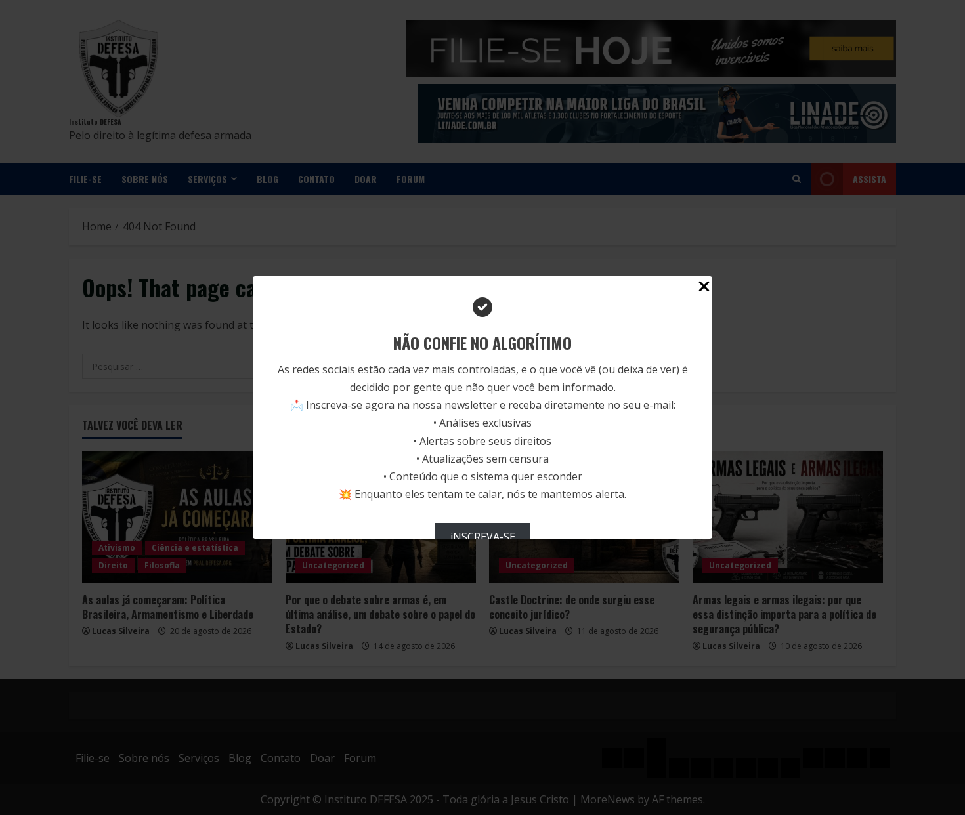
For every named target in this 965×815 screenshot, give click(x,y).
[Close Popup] (704, 288)
